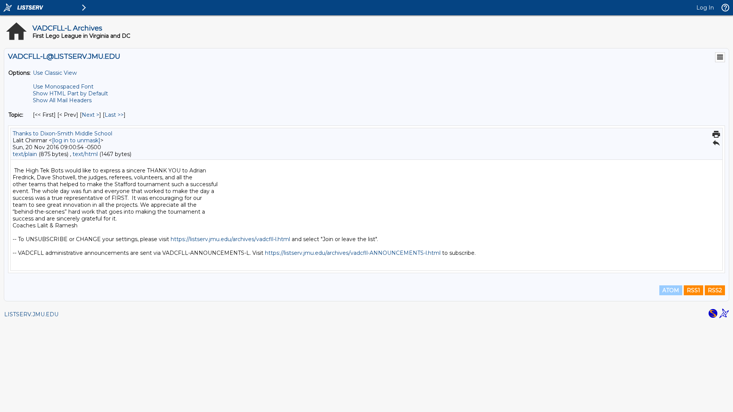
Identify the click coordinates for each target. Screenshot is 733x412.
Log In (705, 7)
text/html (85, 154)
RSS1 (693, 290)
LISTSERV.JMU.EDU (31, 314)
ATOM (670, 290)
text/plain (25, 154)
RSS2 (715, 290)
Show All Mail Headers (62, 100)
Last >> (114, 114)
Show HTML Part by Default (70, 93)
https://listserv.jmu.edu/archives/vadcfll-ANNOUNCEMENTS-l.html (353, 252)
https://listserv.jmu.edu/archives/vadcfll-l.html (230, 239)
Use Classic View (55, 72)
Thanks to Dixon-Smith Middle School (62, 133)
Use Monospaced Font (63, 86)
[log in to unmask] (76, 140)
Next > (90, 114)
